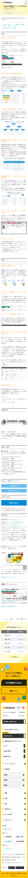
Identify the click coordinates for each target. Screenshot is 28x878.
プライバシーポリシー (7, 854)
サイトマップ (19, 862)
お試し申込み (13, 486)
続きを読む (4, 438)
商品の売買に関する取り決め (8, 860)
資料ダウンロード (14, 490)
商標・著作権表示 (6, 857)
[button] (25, 423)
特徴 (4, 24)
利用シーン (10, 24)
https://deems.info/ (15, 524)
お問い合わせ (6, 28)
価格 (23, 24)
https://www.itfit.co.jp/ (17, 522)
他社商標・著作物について (18, 857)
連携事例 (17, 24)
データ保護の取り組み (18, 854)
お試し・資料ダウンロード (9, 26)
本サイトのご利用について (8, 862)
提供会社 (14, 28)
